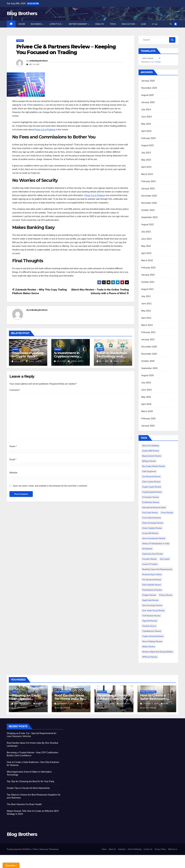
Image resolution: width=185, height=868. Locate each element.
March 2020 (147, 411)
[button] (171, 24)
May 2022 (146, 246)
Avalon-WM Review (150, 451)
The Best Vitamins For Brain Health (24, 804)
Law (143, 24)
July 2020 (146, 382)
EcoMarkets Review (150, 502)
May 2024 (146, 124)
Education (128, 24)
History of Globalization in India (155, 543)
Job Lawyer (165, 559)
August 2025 (147, 95)
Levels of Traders (150, 564)
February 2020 (148, 418)
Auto (14, 692)
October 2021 (148, 282)
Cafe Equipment (149, 471)
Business (37, 24)
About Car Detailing (150, 446)
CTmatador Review (150, 497)
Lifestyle (56, 24)
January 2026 (148, 81)
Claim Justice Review (151, 482)
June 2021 (146, 303)
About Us (112, 849)
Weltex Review (148, 646)
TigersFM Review (149, 621)
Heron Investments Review (153, 538)
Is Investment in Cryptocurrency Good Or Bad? (66, 356)
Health (99, 24)
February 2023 (148, 181)
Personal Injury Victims (152, 574)
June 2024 (146, 117)
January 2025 (148, 102)
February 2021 (148, 332)
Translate (158, 62)
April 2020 (146, 404)
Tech (113, 24)
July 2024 (146, 109)
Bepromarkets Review (151, 456)
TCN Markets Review (151, 616)
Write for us (172, 849)
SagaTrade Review (150, 600)
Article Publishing (134, 849)
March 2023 (147, 174)
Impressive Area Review (152, 554)
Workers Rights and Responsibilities (157, 652)
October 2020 (148, 361)
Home (22, 24)
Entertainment (78, 24)
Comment (14, 390)
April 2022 (146, 253)
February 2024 (148, 138)
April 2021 (146, 318)
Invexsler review (149, 559)
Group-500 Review (150, 533)
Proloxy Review (165, 595)
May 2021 (146, 311)
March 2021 (147, 325)
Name (13, 446)
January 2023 (148, 188)
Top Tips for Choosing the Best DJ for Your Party (30, 781)
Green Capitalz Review (152, 528)
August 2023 (147, 145)
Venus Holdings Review (152, 641)
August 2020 (147, 375)
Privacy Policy (160, 849)
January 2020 (148, 426)
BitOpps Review (149, 461)
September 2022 (149, 217)
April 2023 (146, 167)
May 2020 (146, 397)
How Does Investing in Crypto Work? (27, 354)
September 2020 (149, 368)
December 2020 (149, 347)
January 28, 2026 (22, 704)
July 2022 (146, 232)
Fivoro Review (167, 512)
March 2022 (147, 260)
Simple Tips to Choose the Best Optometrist (28, 788)
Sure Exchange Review (152, 605)
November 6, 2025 (66, 704)
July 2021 (146, 296)
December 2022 (149, 196)
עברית (155, 24)
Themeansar (53, 849)
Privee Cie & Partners (44, 129)
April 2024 (146, 131)
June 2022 (146, 239)
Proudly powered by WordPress (19, 849)
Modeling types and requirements (157, 569)
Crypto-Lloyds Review (151, 487)
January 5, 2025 (151, 704)
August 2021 (147, 289)
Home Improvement (62, 692)
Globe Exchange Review (152, 523)
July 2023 (146, 152)
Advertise (122, 849)
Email (12, 459)
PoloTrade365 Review (151, 585)
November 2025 (149, 88)
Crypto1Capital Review (152, 492)
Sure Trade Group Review (153, 610)
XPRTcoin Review (149, 657)
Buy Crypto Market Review (153, 466)
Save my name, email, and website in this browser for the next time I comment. (50, 486)
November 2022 (149, 203)
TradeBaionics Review (151, 631)
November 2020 (149, 354)
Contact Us (148, 849)
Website (13, 472)
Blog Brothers (22, 13)
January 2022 (148, 275)
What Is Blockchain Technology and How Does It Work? (112, 356)
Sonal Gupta (35, 361)
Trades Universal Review (152, 636)
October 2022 (148, 210)
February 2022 (148, 267)
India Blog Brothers (39, 61)
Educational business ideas (154, 507)
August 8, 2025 (107, 704)
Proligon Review (149, 595)
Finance (20, 40)
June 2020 (146, 390)
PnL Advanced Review (151, 579)
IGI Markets (147, 549)
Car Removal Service (151, 476)
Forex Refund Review (151, 518)
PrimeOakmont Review (152, 590)
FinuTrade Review (150, 512)
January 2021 (148, 339)
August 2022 (147, 224)
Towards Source (149, 626)
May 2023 (146, 160)
